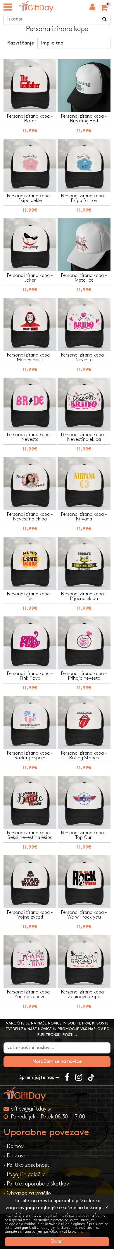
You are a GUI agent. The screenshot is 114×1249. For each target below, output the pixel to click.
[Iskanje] (104, 19)
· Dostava (15, 1155)
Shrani (57, 1241)
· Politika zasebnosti (27, 1165)
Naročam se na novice (57, 1061)
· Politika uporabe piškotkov (36, 1183)
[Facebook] (67, 1078)
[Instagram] (78, 1078)
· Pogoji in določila (25, 1174)
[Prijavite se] (92, 8)
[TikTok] (91, 1078)
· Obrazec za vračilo (27, 1193)
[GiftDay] (57, 1093)
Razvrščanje (20, 43)
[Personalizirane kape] (36, 6)
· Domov (14, 1146)
